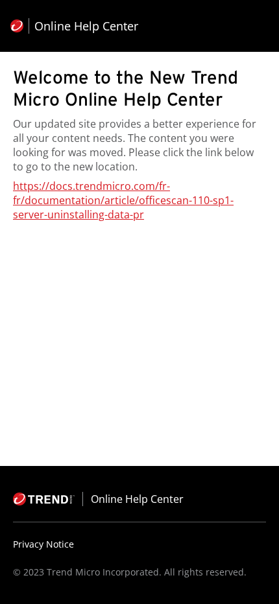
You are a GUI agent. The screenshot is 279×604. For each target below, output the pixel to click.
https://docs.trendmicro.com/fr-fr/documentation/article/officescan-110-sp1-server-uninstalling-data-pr (123, 200)
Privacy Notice (43, 544)
